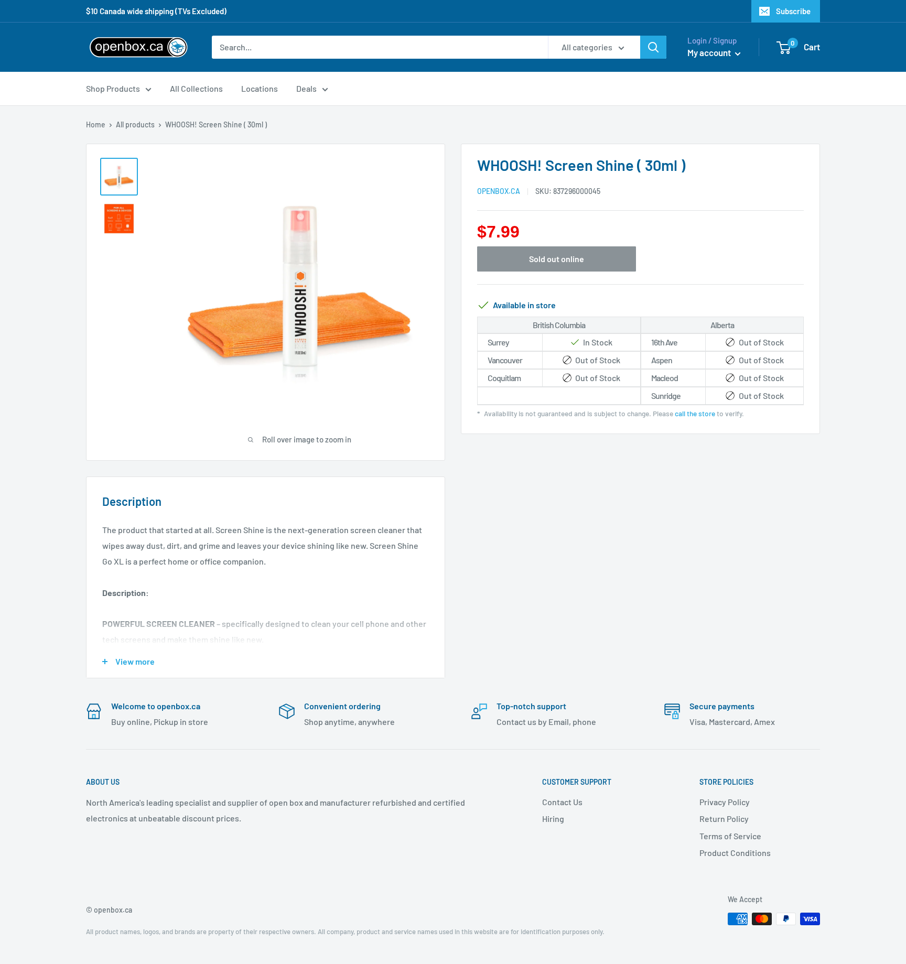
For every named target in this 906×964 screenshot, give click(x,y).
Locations (259, 88)
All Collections (196, 88)
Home (95, 124)
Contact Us (562, 802)
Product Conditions (735, 853)
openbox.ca (498, 191)
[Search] (653, 47)
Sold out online (556, 259)
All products (135, 124)
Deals (306, 88)
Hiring (553, 819)
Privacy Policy (724, 802)
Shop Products (113, 88)
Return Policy (724, 819)
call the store (695, 413)
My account (709, 52)
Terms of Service (730, 836)
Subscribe (793, 11)
